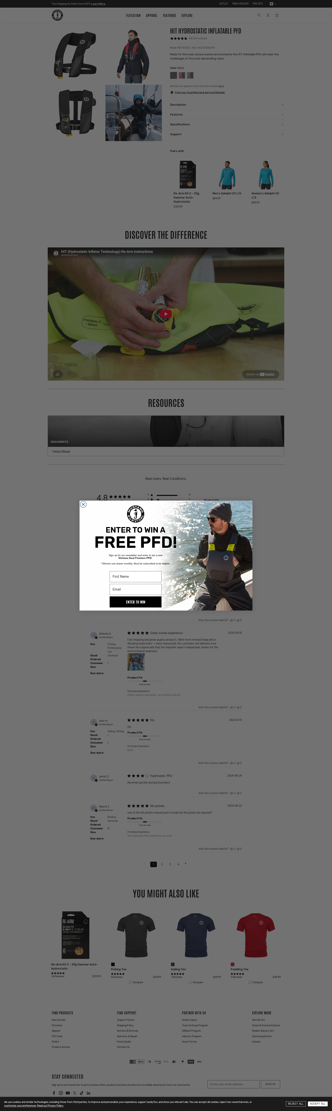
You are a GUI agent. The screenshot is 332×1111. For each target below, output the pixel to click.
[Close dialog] (83, 504)
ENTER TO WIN (135, 602)
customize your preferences (20, 1105)
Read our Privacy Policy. (50, 1105)
